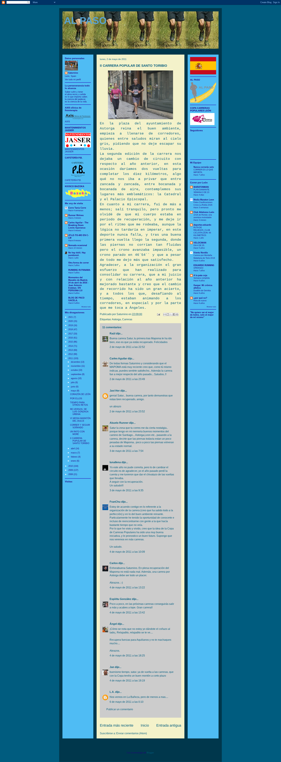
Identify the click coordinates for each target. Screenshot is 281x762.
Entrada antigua (168, 725)
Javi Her (115, 390)
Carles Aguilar (118, 358)
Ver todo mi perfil (73, 79)
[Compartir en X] (171, 314)
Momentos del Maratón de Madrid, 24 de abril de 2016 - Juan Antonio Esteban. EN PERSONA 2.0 (78, 284)
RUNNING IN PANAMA (79, 270)
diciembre (76, 362)
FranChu (115, 501)
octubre (75, 370)
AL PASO (85, 20)
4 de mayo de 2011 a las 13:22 (127, 587)
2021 (71, 317)
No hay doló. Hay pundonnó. (77, 253)
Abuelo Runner (119, 422)
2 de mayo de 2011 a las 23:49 (127, 379)
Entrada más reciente (116, 725)
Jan (112, 667)
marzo (74, 452)
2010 (71, 466)
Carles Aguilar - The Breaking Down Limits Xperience (78, 225)
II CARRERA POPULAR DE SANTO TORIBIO (133, 65)
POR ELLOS (76, 398)
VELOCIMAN (200, 242)
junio (73, 386)
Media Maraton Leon (204, 199)
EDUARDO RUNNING (204, 265)
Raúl (112, 333)
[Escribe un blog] (167, 314)
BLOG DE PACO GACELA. (76, 299)
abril (73, 448)
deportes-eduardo (202, 225)
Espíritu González (120, 599)
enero (74, 461)
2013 (71, 350)
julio (73, 382)
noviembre (76, 366)
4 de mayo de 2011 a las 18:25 (127, 655)
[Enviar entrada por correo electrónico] (158, 314)
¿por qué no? (200, 298)
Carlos (114, 563)
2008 (71, 474)
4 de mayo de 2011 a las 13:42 (127, 612)
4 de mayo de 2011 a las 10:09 (127, 551)
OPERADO (198, 268)
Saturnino (73, 73)
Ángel (113, 623)
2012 (71, 354)
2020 (71, 321)
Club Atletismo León (204, 212)
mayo (74, 390)
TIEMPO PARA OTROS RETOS (79, 403)
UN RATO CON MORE (77, 432)
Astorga (116, 319)
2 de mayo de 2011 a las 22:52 (127, 347)
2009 (71, 470)
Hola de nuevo (200, 300)
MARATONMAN (201, 187)
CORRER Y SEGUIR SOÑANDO (80, 426)
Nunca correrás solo (204, 167)
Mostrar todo (86, 307)
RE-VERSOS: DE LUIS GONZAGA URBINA (79, 411)
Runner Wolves (76, 215)
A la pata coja (200, 275)
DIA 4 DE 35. (199, 245)
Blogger (150, 752)
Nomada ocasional (77, 245)
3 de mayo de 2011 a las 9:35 (126, 490)
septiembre (76, 374)
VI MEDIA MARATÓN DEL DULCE (80, 419)
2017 (71, 333)
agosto (74, 378)
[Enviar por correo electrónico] (164, 314)
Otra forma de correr (78, 262)
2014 (71, 346)
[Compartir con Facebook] (174, 314)
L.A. (112, 692)
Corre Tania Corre (77, 208)
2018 (71, 329)
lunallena (115, 462)
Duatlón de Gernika (202, 290)
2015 (71, 342)
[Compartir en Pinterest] (177, 314)
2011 (71, 358)
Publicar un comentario (119, 709)
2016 (71, 338)
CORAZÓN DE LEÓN (80, 394)
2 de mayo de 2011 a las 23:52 (127, 411)
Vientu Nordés (201, 252)
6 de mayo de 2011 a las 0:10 (126, 701)
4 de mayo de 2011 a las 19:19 (127, 680)
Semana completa (202, 278)
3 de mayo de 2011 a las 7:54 (126, 451)
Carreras (127, 319)
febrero (74, 457)
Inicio (145, 725)
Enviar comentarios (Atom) (131, 733)
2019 (71, 325)
